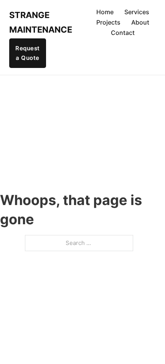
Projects (108, 22)
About (140, 22)
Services (136, 12)
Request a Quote (27, 53)
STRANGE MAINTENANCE (31, 22)
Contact (123, 32)
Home (105, 12)
